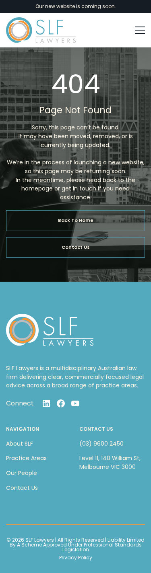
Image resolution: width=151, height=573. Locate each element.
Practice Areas (26, 458)
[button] (136, 30)
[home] (41, 30)
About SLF (19, 444)
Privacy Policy (75, 557)
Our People (21, 473)
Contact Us (22, 488)
